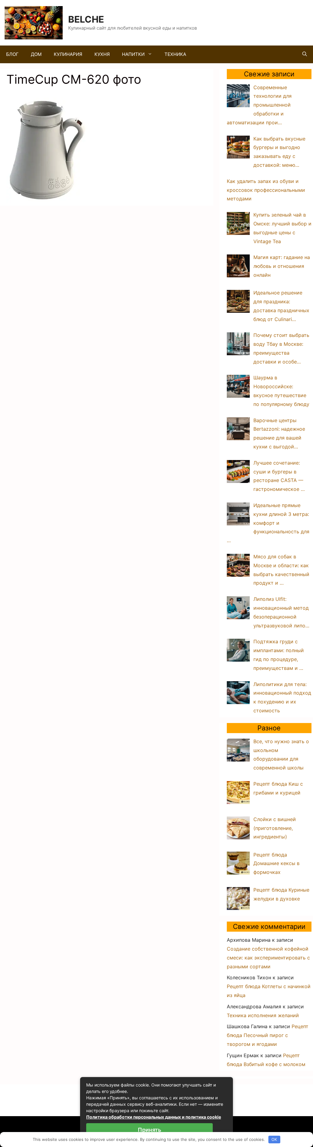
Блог (12, 54)
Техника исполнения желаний (263, 1015)
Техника (175, 54)
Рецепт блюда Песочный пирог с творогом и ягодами (267, 1035)
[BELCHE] (34, 22)
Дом (36, 54)
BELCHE (86, 19)
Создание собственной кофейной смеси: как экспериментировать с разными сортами (268, 958)
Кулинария (68, 54)
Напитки (133, 54)
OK (274, 1139)
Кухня (102, 54)
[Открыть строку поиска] (304, 54)
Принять (149, 1130)
